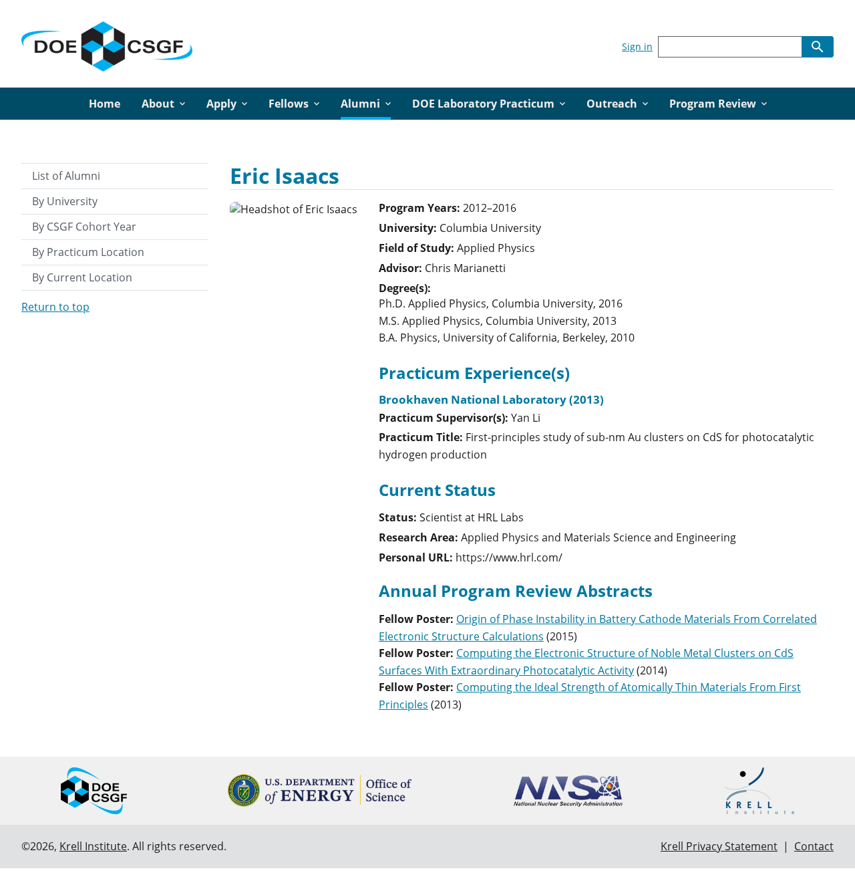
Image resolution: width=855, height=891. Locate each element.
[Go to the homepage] (106, 44)
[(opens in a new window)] (319, 790)
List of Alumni (66, 175)
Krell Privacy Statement (719, 846)
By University (65, 201)
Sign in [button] (637, 46)
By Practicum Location (88, 252)
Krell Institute (93, 846)
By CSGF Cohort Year (84, 226)
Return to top (55, 306)
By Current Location (82, 277)
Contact (814, 846)
